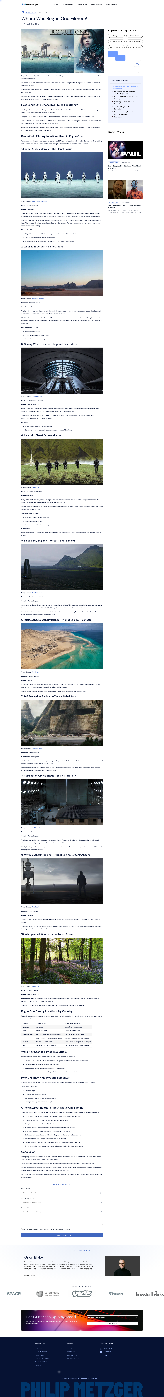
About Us (71, 1352)
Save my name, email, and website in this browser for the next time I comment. (46, 1229)
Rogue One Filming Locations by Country (125, 98)
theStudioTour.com (39, 828)
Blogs (69, 1348)
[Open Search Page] (137, 4)
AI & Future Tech (68, 4)
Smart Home (82, 4)
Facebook (35, 487)
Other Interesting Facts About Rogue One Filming (125, 113)
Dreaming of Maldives (39, 201)
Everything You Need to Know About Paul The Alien (124, 167)
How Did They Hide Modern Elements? (124, 108)
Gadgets (56, 4)
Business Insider (37, 299)
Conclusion (118, 117)
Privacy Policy (73, 1358)
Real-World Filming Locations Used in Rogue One (125, 93)
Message (25, 1208)
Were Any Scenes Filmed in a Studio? (124, 103)
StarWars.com (37, 593)
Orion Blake (33, 1257)
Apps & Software (96, 4)
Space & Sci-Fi (31, 12)
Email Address (27, 1198)
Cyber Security (111, 4)
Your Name (26, 1188)
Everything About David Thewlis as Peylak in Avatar (125, 206)
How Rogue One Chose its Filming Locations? (125, 88)
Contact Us (72, 1355)
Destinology (36, 672)
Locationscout (37, 396)
